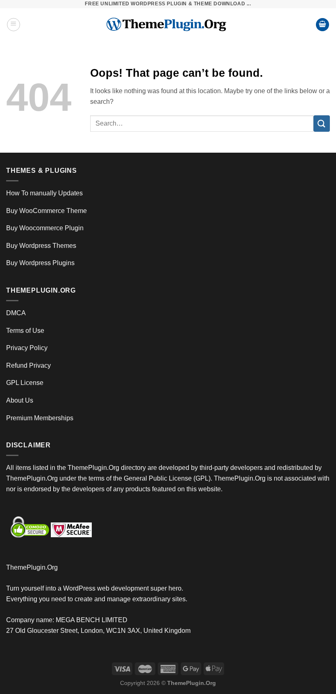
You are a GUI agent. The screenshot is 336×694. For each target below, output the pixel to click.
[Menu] (13, 24)
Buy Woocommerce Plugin (45, 227)
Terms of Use (25, 330)
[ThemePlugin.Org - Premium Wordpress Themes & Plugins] (168, 24)
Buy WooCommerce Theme (46, 210)
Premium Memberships (39, 418)
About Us (19, 400)
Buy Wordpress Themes (41, 245)
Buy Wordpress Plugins (40, 262)
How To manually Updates (44, 193)
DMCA (16, 312)
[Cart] (322, 25)
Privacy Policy (27, 347)
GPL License (24, 382)
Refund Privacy (28, 365)
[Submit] (321, 123)
